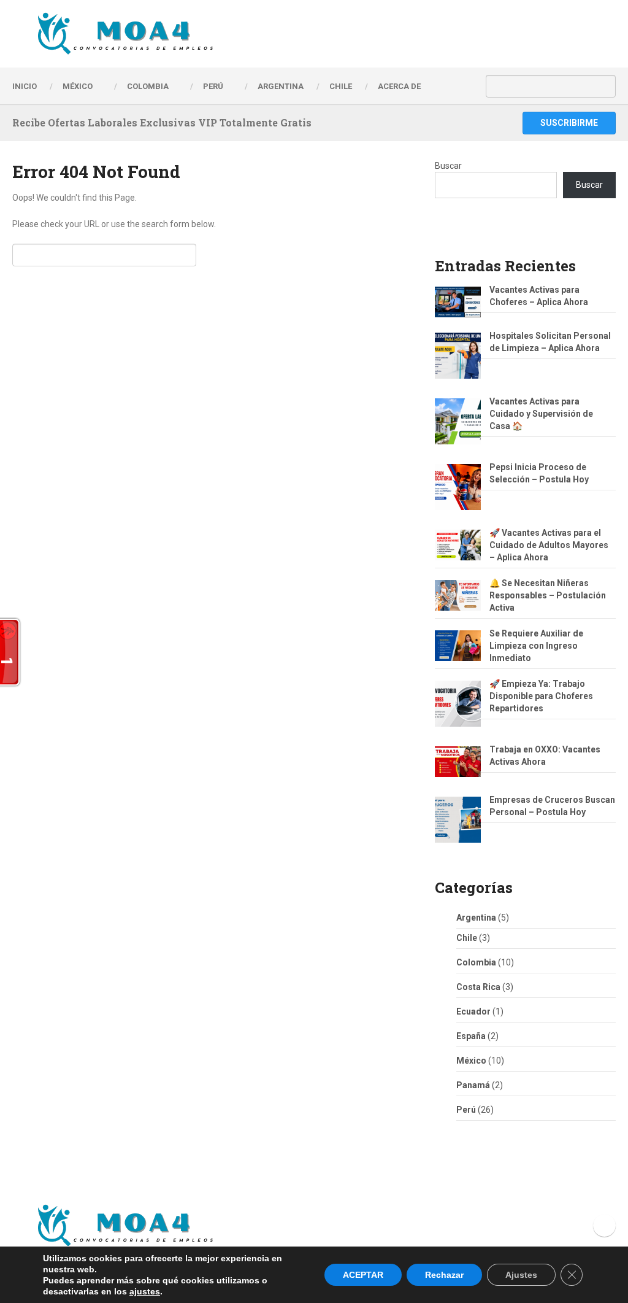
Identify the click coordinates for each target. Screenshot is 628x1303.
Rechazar (444, 1275)
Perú (466, 1110)
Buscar (448, 166)
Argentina (476, 917)
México (471, 1060)
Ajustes (521, 1275)
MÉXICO (78, 86)
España (471, 1036)
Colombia (148, 86)
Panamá (473, 1085)
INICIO (24, 86)
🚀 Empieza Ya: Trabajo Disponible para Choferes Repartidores (541, 696)
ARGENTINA (281, 86)
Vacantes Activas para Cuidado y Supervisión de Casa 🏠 (541, 413)
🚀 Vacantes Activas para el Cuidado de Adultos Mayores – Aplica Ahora (548, 545)
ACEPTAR (363, 1275)
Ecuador (473, 1011)
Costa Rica (478, 987)
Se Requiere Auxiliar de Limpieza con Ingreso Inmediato (536, 645)
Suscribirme (569, 123)
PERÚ (213, 86)
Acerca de (399, 86)
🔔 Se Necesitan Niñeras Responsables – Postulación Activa (547, 595)
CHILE (340, 86)
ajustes (144, 1291)
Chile (466, 938)
